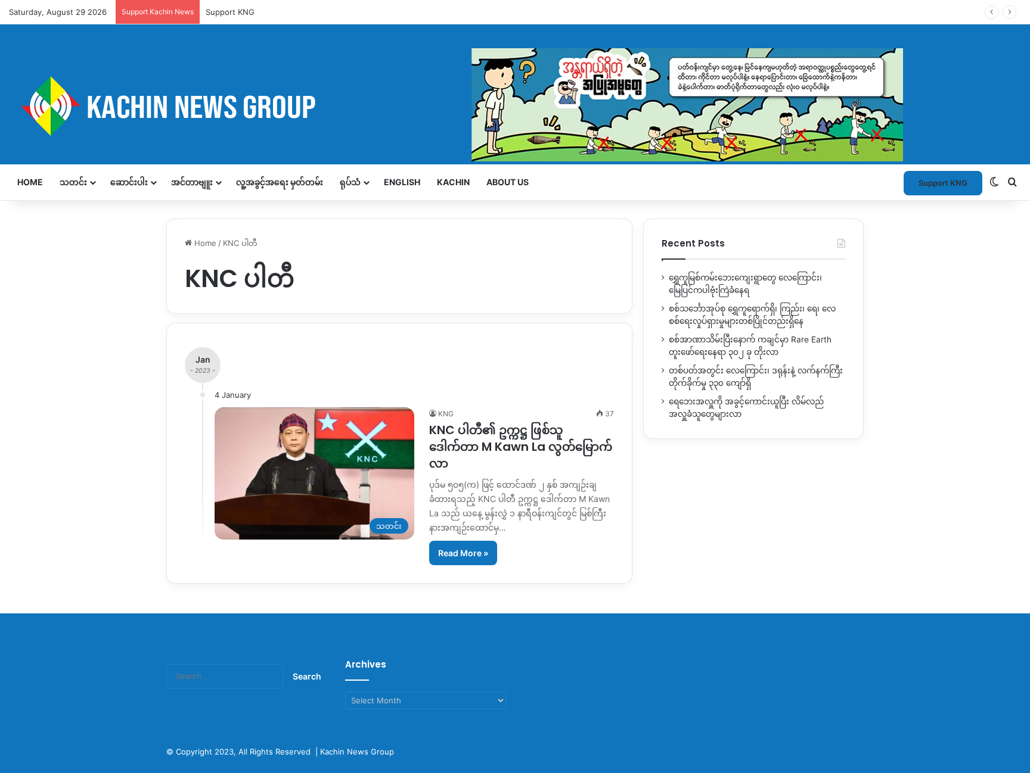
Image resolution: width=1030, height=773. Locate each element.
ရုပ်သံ (350, 182)
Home (30, 182)
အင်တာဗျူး (192, 182)
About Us (507, 182)
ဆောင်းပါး (129, 182)
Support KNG (943, 183)
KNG (446, 413)
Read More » (463, 553)
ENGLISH (402, 182)
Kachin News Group (357, 751)
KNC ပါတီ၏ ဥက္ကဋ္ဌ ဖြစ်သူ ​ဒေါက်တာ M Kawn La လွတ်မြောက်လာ (520, 447)
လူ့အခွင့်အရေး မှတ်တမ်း (279, 182)
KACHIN (453, 182)
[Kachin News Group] (456, 105)
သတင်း (73, 182)
